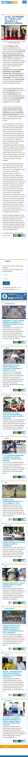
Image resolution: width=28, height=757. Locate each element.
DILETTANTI (8, 525)
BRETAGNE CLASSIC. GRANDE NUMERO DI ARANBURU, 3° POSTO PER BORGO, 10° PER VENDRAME (13, 323)
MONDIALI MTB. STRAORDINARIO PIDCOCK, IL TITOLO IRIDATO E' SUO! (13, 501)
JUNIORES (8, 396)
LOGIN (6, 283)
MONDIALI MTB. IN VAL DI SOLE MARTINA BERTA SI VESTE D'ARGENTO (14, 585)
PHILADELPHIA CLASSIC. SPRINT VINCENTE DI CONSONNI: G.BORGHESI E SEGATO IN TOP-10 (12, 367)
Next (25, 35)
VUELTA (7, 655)
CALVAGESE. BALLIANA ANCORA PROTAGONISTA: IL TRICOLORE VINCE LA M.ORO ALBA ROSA (13, 415)
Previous (3, 35)
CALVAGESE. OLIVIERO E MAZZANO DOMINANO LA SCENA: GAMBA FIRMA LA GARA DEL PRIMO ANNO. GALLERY (12, 721)
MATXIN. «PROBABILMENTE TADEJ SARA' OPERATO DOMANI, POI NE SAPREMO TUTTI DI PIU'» (12, 674)
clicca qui (19, 287)
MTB (6, 483)
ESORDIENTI (8, 701)
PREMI (5, 46)
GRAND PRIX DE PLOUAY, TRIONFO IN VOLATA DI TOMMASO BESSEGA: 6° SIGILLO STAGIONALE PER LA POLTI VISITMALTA (13, 629)
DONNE (7, 348)
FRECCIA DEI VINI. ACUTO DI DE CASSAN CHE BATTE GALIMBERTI (14, 544)
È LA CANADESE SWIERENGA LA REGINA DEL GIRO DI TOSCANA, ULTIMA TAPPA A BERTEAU (13, 458)
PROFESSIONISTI (10, 304)
